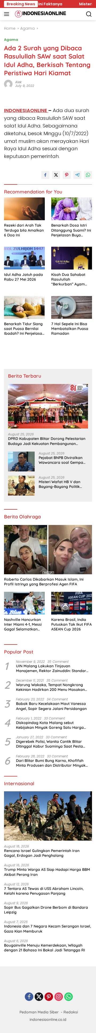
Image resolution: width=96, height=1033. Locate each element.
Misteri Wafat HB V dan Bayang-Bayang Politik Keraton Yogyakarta (59, 484)
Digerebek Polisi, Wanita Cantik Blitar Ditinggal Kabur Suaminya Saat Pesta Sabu (49, 744)
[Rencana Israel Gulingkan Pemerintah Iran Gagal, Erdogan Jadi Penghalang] (48, 816)
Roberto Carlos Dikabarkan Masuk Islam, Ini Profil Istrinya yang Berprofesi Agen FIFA (43, 581)
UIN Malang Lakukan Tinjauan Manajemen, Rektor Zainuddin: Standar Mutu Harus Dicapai (51, 668)
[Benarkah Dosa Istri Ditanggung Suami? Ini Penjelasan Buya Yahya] (71, 208)
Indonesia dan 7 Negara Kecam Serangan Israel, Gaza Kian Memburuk (47, 928)
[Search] (89, 14)
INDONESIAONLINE (26, 110)
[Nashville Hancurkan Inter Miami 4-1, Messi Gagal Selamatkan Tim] (24, 603)
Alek (18, 82)
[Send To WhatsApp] (88, 175)
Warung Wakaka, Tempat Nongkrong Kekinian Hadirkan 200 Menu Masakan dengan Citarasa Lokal (50, 687)
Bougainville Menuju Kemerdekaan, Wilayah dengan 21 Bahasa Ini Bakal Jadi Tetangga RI (44, 947)
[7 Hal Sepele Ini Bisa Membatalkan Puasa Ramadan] (71, 307)
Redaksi (70, 1012)
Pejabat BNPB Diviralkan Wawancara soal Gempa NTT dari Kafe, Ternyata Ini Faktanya (63, 460)
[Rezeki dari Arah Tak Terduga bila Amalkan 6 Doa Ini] (24, 208)
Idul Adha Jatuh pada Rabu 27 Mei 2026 (23, 277)
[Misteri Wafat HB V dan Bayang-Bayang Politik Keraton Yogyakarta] (21, 486)
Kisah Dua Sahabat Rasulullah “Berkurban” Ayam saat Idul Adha (68, 279)
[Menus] (7, 14)
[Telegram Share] (77, 175)
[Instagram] (58, 997)
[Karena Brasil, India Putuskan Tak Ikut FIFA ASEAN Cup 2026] (71, 603)
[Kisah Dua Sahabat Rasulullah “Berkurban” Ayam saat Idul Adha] (71, 258)
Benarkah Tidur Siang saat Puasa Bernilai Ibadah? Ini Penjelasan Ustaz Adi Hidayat (24, 328)
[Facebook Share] (45, 175)
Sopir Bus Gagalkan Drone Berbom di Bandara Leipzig (46, 910)
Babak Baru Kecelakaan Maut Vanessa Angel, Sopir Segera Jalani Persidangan (51, 706)
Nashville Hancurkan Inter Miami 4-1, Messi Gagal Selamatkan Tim (23, 624)
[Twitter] (39, 997)
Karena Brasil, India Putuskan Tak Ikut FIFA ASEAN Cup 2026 (71, 624)
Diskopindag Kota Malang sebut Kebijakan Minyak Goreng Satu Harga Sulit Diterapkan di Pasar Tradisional (50, 725)
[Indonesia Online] (40, 14)
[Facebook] (29, 997)
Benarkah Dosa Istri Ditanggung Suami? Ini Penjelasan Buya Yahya (71, 230)
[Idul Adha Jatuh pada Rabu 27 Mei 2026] (24, 258)
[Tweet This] (56, 175)
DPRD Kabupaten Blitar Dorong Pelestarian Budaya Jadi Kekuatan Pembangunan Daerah (46, 441)
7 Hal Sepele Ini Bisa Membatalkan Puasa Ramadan (69, 328)
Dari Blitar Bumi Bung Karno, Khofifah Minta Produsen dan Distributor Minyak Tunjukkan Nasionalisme (51, 763)
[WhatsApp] (68, 997)
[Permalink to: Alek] (8, 83)
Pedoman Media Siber (39, 1012)
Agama (11, 39)
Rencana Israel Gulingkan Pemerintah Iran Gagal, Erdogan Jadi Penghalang (41, 853)
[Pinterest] (49, 997)
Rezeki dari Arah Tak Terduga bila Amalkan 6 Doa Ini (24, 230)
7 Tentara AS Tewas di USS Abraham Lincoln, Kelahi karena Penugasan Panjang (43, 891)
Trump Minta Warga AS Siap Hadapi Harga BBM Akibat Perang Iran (47, 872)
